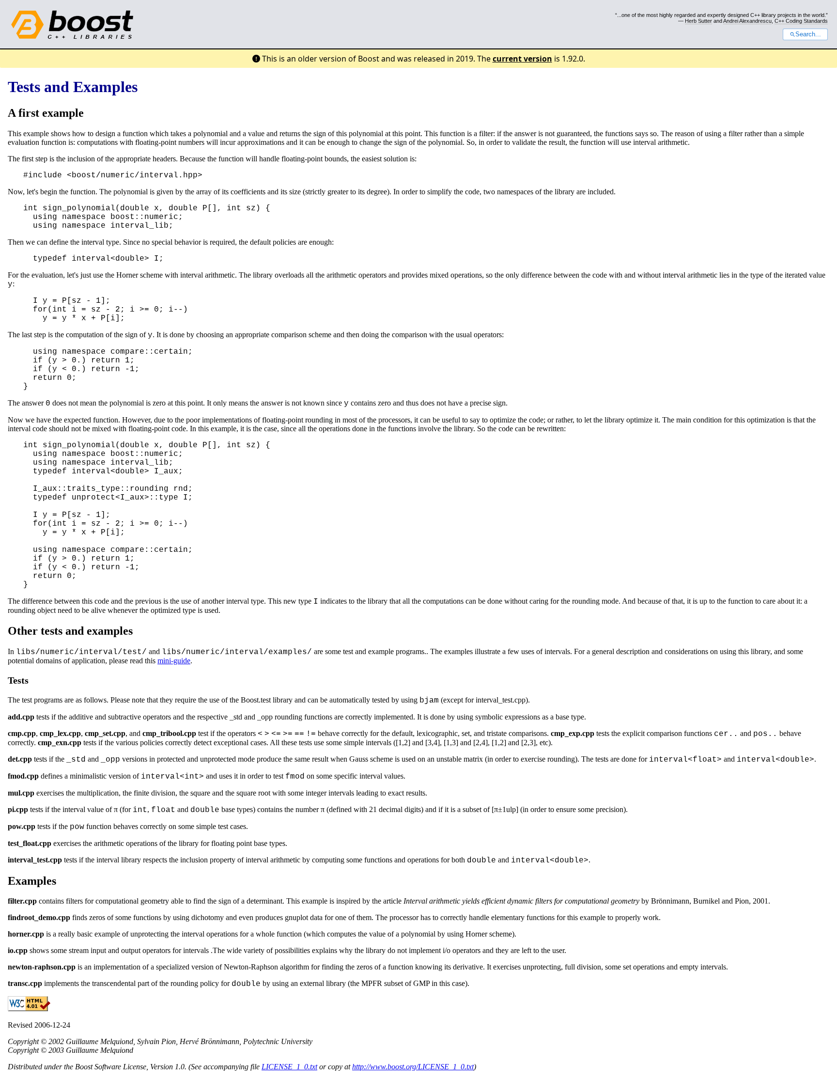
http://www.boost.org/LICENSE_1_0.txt (413, 1067)
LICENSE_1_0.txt (289, 1067)
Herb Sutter (698, 21)
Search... (808, 34)
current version (522, 58)
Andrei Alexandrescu (747, 21)
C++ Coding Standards (801, 21)
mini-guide (173, 661)
